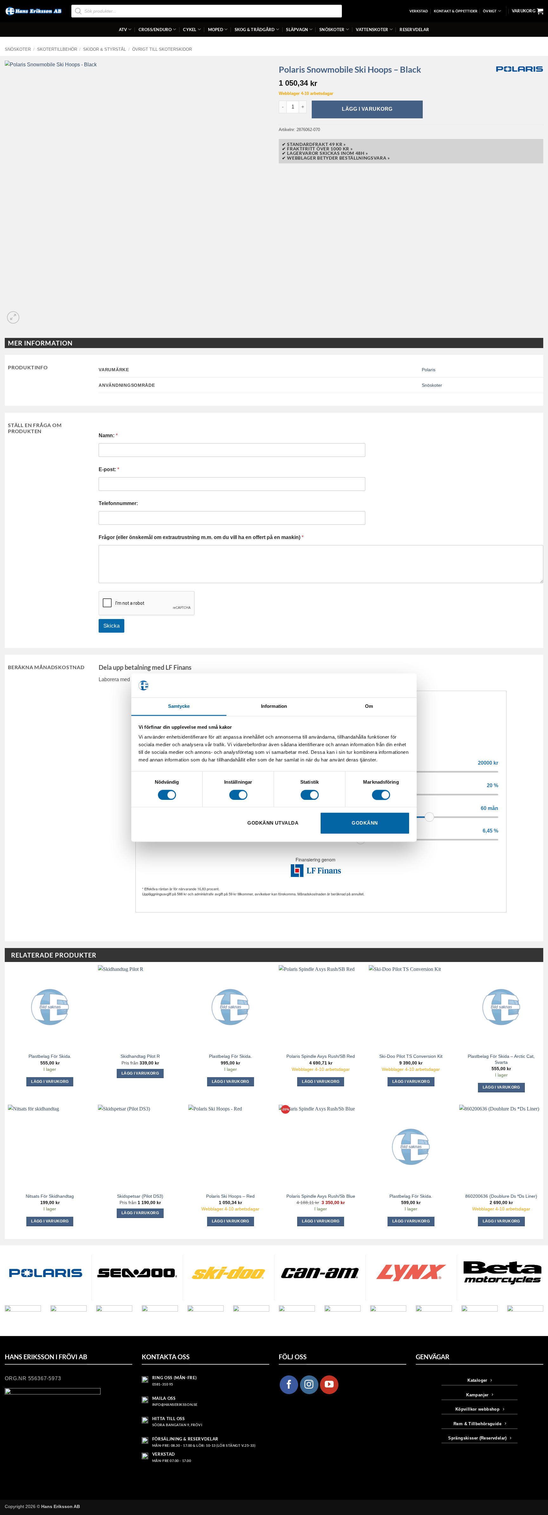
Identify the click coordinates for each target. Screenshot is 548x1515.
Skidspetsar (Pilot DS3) (140, 1196)
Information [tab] (274, 706)
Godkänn (365, 823)
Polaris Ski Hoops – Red (230, 1196)
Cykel (189, 29)
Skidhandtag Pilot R (140, 1056)
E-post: (109, 469)
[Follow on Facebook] (289, 1384)
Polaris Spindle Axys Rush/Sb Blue (320, 1196)
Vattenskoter (372, 29)
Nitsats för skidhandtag (50, 1196)
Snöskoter (331, 29)
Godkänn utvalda (272, 823)
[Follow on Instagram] (309, 1384)
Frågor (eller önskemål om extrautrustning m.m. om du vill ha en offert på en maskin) (201, 537)
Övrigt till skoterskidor (162, 49)
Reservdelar (414, 29)
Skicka (111, 626)
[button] (527, 11)
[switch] (238, 795)
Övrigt (490, 11)
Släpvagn (297, 29)
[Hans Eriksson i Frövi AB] (33, 11)
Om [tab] (369, 706)
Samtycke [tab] (179, 706)
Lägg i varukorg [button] (49, 1082)
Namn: (108, 435)
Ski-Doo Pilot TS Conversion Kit (410, 1056)
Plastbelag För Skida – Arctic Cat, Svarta (501, 1059)
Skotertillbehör (57, 49)
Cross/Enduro (155, 29)
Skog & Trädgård (255, 29)
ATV (123, 29)
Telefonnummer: (118, 503)
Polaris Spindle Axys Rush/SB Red (320, 1056)
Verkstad (418, 11)
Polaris (428, 369)
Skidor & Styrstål (104, 49)
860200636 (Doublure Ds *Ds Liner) (501, 1196)
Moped (215, 29)
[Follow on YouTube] (329, 1384)
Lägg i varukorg (367, 109)
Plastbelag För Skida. (50, 1056)
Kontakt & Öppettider (455, 11)
